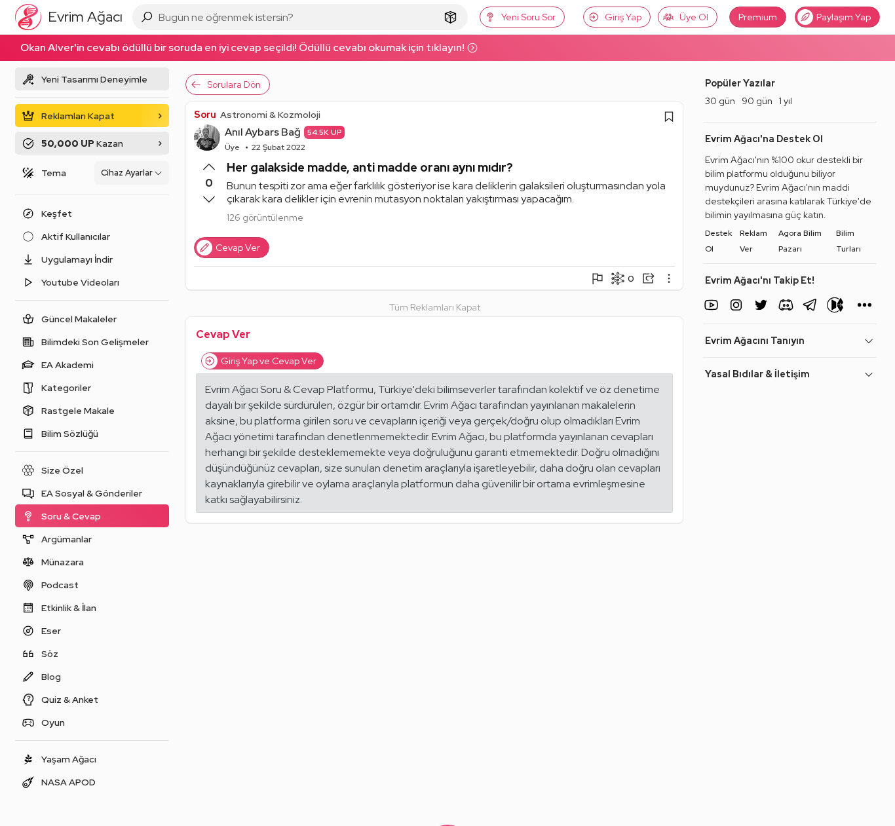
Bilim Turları (848, 241)
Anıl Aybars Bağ (263, 132)
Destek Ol (718, 241)
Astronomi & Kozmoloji (270, 115)
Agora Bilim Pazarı (800, 241)
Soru (205, 115)
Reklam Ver (753, 241)
